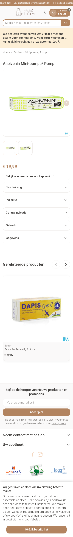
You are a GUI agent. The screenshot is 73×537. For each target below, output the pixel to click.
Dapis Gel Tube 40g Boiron (19, 349)
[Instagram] (40, 454)
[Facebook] (32, 454)
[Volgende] (66, 103)
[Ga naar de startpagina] (26, 12)
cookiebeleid (32, 519)
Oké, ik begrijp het (36, 529)
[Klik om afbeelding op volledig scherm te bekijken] (36, 103)
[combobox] (32, 22)
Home (6, 52)
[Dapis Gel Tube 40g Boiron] (36, 309)
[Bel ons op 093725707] (45, 12)
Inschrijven (36, 412)
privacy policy (58, 423)
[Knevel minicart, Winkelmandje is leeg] (53, 13)
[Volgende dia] (66, 264)
